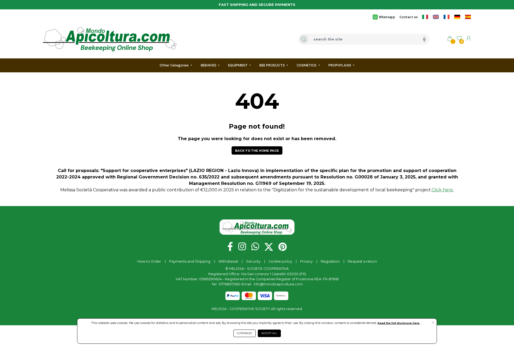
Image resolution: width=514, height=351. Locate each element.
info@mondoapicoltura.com (278, 284)
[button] (257, 150)
